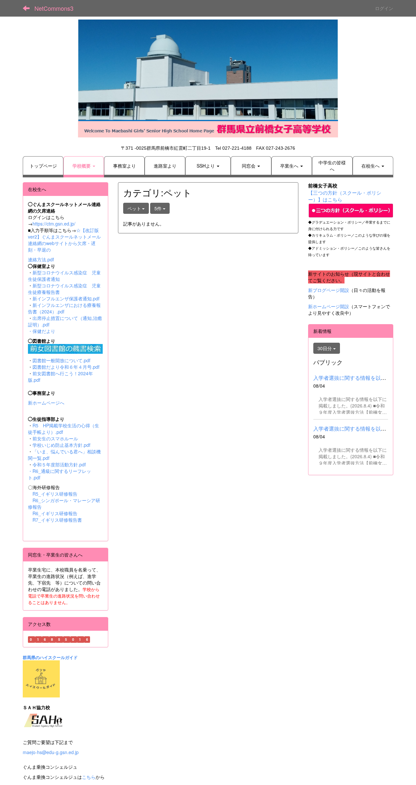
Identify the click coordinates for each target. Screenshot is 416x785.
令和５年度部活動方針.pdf (59, 464)
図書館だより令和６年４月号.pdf (65, 367)
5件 (158, 208)
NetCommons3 (53, 8)
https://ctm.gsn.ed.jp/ (53, 223)
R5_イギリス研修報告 (57, 493)
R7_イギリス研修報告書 (57, 519)
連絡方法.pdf (41, 259)
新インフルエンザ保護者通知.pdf (65, 298)
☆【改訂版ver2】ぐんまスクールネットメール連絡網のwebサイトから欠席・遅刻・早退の (64, 240)
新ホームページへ (46, 402)
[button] (84, 166)
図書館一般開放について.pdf (61, 360)
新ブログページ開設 (328, 290)
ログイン (384, 8)
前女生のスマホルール (55, 438)
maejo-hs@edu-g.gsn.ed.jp (51, 752)
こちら (89, 777)
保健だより (43, 331)
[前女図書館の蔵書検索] (65, 348)
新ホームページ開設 (328, 306)
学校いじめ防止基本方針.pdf (61, 445)
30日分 (325, 348)
